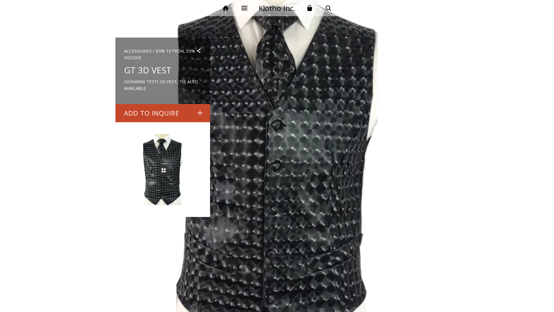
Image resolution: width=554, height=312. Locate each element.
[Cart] (309, 8)
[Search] (328, 8)
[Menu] (244, 8)
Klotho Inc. (277, 8)
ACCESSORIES (138, 51)
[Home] (225, 8)
